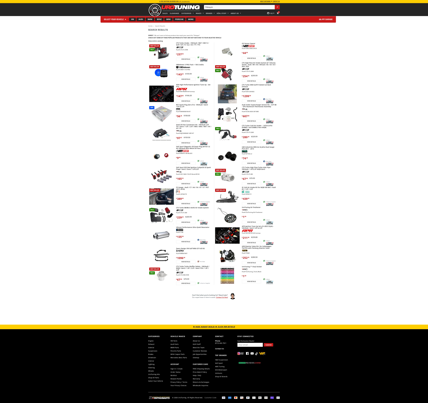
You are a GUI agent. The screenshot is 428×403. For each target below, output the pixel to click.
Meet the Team (199, 347)
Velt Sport (219, 363)
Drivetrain (152, 358)
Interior (151, 361)
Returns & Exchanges (201, 382)
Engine (151, 341)
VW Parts (174, 341)
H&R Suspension (221, 360)
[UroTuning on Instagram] (240, 354)
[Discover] (241, 397)
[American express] (229, 397)
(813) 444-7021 (220, 342)
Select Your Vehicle (155, 381)
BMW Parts (175, 347)
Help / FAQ (197, 375)
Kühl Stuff (197, 344)
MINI (168, 19)
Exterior (151, 347)
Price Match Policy (200, 372)
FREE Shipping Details (201, 369)
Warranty (196, 379)
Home (150, 26)
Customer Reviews (200, 351)
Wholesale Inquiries (200, 385)
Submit (268, 345)
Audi (141, 19)
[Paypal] (248, 397)
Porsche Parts (176, 351)
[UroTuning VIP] (262, 354)
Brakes (150, 354)
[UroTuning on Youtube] (252, 354)
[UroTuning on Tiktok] (256, 354)
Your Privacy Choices (179, 385)
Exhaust (151, 344)
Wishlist (174, 375)
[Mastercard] (235, 397)
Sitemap (196, 358)
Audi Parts (175, 344)
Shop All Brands (221, 376)
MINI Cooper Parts (178, 354)
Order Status (175, 372)
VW (132, 19)
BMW (150, 19)
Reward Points (176, 379)
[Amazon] (266, 397)
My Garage (327, 19)
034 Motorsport (221, 370)
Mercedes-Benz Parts (179, 358)
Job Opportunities (200, 354)
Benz (159, 19)
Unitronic (218, 373)
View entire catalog (155, 41)
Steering (151, 368)
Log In (271, 13)
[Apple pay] (260, 397)
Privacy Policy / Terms (179, 382)
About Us (196, 341)
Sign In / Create (176, 369)
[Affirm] (278, 397)
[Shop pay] (272, 397)
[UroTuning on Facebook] (247, 354)
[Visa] (223, 397)
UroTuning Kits (154, 374)
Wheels (151, 371)
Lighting (151, 364)
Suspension (152, 351)
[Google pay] (254, 397)
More (190, 19)
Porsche (179, 19)
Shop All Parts (153, 378)
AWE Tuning (219, 366)
